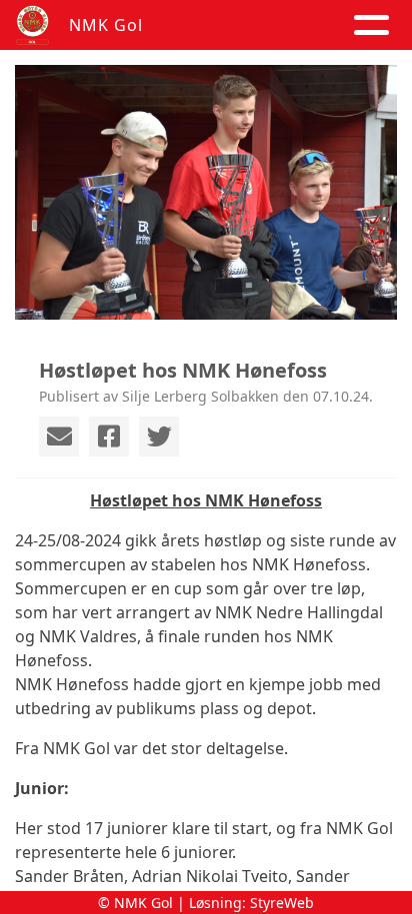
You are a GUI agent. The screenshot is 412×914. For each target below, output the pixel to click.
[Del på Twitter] (159, 437)
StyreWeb (282, 902)
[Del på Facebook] (109, 437)
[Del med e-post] (59, 437)
